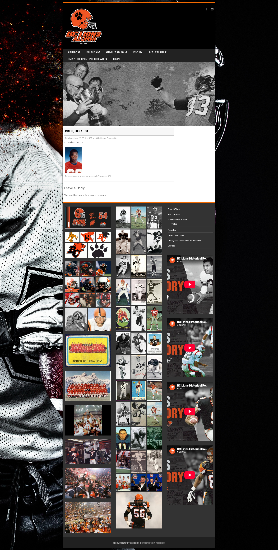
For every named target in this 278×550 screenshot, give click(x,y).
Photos (174, 223)
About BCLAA (74, 52)
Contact (117, 59)
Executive (138, 52)
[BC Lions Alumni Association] (84, 25)
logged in (82, 195)
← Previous (69, 141)
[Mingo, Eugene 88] (73, 172)
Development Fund (158, 52)
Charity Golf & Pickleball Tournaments (87, 59)
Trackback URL (104, 176)
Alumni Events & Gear (116, 52)
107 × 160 (93, 138)
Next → (79, 141)
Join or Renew (93, 52)
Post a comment (72, 176)
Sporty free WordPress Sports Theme (129, 543)
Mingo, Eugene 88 (108, 138)
